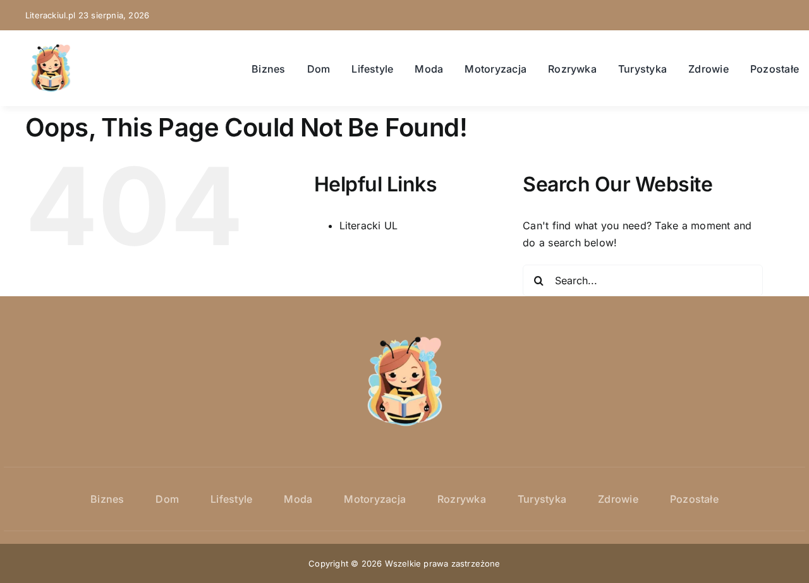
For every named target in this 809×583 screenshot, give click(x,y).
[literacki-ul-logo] (50, 48)
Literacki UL (368, 225)
